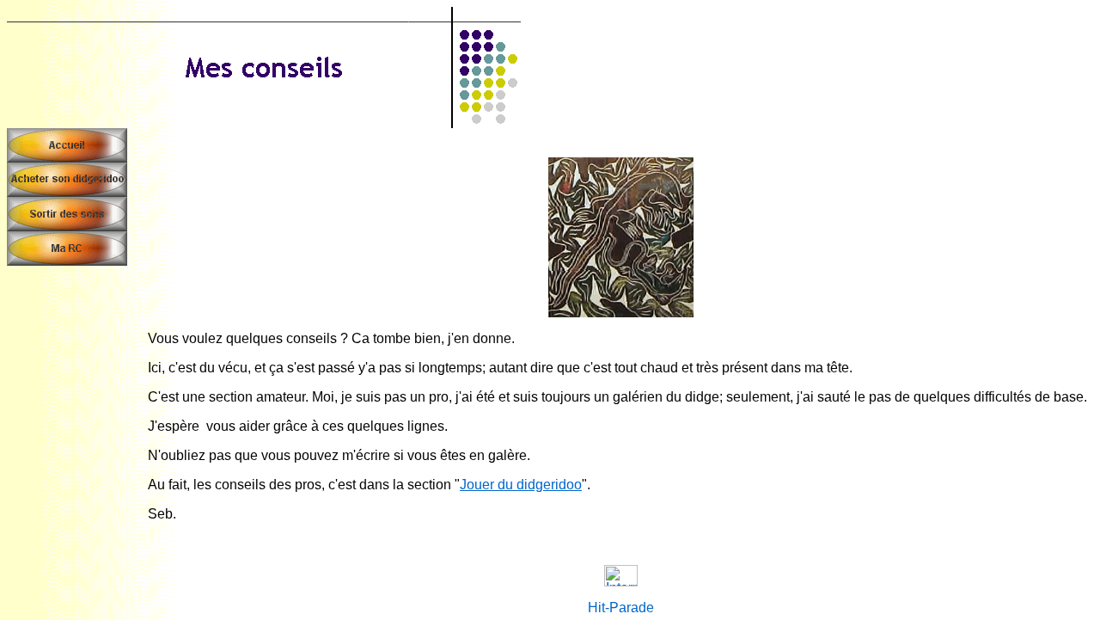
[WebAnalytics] (621, 581)
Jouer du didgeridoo (521, 484)
